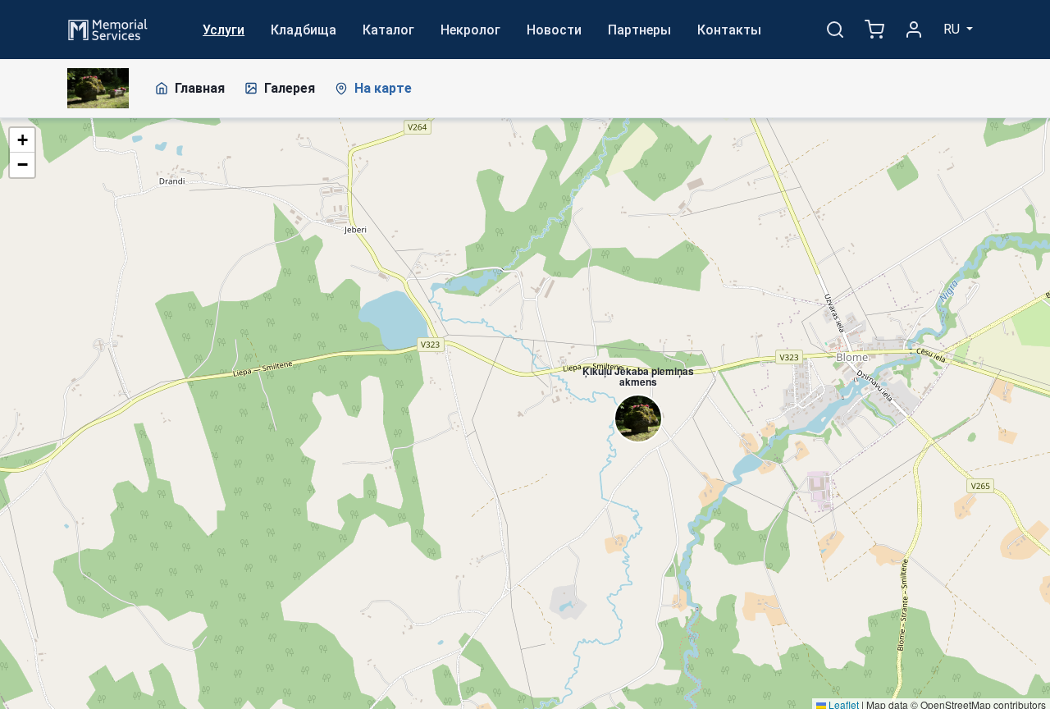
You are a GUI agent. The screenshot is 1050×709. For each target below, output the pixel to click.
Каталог (388, 30)
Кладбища (303, 30)
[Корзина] (874, 29)
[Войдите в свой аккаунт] (914, 29)
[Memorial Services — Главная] (107, 28)
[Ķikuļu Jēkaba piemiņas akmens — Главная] (98, 88)
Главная (200, 88)
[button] (630, 390)
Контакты (729, 30)
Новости (554, 30)
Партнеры (639, 30)
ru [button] (953, 29)
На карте (383, 88)
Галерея (289, 88)
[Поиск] (835, 29)
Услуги (223, 30)
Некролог (470, 30)
